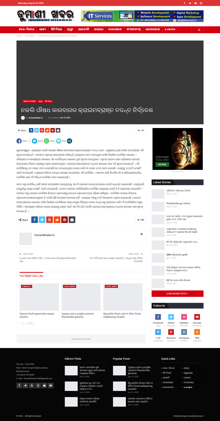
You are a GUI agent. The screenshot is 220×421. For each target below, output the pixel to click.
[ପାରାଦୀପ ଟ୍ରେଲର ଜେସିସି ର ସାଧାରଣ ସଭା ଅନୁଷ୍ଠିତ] (119, 402)
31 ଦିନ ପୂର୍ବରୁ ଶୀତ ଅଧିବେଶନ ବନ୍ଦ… (182, 241)
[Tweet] (37, 141)
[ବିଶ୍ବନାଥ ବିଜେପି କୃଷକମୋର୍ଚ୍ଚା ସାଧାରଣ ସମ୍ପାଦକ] (39, 297)
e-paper (170, 29)
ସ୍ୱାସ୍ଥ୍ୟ (70, 29)
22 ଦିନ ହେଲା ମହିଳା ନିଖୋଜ (178, 280)
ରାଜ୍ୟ (42, 29)
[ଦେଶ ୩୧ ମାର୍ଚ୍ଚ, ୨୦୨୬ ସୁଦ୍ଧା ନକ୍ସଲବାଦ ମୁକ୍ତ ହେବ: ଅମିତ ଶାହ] (158, 219)
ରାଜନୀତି (83, 29)
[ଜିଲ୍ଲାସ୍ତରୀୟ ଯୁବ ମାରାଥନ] (158, 206)
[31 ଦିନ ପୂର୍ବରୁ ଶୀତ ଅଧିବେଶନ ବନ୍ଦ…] (158, 245)
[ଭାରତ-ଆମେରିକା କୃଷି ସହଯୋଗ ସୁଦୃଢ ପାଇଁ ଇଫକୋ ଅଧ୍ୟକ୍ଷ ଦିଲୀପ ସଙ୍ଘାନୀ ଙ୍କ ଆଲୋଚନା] (71, 370)
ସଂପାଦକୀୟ (134, 29)
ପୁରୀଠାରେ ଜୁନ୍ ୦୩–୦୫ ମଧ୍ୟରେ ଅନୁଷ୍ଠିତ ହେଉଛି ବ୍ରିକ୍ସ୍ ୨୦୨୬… (91, 386)
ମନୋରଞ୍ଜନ (115, 29)
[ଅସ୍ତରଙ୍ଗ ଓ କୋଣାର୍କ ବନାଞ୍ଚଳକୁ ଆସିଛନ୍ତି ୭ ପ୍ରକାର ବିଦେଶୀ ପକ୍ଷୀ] (158, 232)
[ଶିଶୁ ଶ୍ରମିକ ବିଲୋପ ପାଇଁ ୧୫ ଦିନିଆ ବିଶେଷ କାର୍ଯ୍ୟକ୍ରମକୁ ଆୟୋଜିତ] (122, 297)
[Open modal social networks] (69, 141)
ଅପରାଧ (98, 29)
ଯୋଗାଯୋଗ (153, 29)
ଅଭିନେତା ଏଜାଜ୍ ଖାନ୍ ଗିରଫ (178, 190)
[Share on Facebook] (21, 141)
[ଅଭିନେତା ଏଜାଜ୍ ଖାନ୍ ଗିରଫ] (158, 194)
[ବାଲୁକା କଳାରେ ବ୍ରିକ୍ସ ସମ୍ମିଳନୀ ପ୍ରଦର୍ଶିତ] (71, 402)
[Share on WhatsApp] (49, 141)
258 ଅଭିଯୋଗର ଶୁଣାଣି (177, 254)
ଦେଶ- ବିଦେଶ (26, 29)
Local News (69, 286)
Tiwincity (26, 286)
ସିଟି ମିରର (56, 29)
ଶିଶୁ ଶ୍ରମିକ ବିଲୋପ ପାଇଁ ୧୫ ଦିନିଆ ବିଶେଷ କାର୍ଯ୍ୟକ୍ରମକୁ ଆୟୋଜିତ (140, 386)
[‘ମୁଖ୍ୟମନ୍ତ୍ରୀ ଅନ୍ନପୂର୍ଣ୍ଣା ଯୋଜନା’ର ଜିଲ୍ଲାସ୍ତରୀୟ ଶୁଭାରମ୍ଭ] (81, 297)
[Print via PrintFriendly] (61, 141)
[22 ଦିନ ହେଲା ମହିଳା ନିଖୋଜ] (158, 283)
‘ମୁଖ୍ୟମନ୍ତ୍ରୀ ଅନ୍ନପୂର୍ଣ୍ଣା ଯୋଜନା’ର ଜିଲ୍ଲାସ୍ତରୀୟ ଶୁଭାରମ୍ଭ (139, 370)
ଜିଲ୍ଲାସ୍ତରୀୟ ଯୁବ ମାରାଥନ (178, 203)
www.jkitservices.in (196, 416)
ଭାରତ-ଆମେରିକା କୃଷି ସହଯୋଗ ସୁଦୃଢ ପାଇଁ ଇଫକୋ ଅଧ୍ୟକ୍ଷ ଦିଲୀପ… (92, 370)
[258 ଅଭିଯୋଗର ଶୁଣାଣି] (158, 258)
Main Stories (29, 101)
